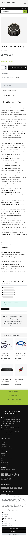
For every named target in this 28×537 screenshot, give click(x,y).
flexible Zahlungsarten (14, 399)
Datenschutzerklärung (6, 447)
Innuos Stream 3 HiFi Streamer (6, 380)
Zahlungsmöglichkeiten (7, 458)
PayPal (6, 521)
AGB (2, 460)
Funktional (7, 523)
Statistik (6, 514)
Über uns (3, 442)
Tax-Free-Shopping (5, 464)
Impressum (3, 453)
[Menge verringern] (6, 69)
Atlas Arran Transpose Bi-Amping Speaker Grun (6, 354)
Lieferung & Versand (8, 95)
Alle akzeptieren (14, 528)
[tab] (14, 85)
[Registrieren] (4, 8)
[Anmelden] (2, 8)
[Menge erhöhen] (6, 67)
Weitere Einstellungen (7, 525)
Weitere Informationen (9, 90)
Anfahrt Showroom (5, 446)
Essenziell (6, 512)
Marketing (6, 516)
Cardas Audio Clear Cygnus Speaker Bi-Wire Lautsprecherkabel (21, 354)
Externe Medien (8, 518)
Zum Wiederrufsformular (7, 457)
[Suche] (25, 11)
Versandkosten (15, 77)
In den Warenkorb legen (17, 67)
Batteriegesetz (4, 444)
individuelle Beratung (14, 395)
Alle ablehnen (14, 531)
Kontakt (3, 440)
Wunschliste (5, 73)
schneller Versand (14, 391)
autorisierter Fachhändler (14, 403)
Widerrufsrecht (4, 455)
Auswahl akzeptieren (14, 534)
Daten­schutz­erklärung (13, 510)
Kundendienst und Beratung (8, 469)
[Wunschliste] (20, 8)
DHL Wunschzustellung (10, 520)
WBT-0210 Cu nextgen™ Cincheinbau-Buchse (19, 380)
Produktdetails (6, 85)
